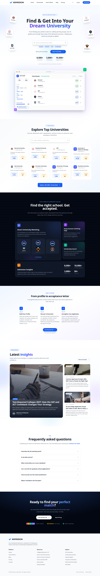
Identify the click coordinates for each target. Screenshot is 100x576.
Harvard (41, 46)
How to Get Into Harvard (43, 554)
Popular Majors (69, 557)
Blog (57, 2)
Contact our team (74, 443)
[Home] (17, 2)
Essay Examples (41, 564)
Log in (78, 2)
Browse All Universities (42, 51)
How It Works (49, 2)
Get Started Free (49, 329)
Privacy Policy (88, 572)
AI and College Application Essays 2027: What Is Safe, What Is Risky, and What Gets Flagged (77, 408)
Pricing (63, 2)
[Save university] (80, 81)
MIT (52, 46)
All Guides (67, 564)
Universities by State (70, 554)
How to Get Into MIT (42, 559)
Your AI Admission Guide (49, 14)
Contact (11, 562)
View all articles (82, 359)
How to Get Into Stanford (43, 557)
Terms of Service (80, 572)
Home (32, 2)
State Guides (40, 562)
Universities (40, 2)
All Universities (69, 552)
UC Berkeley (58, 46)
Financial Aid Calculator (71, 562)
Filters (81, 76)
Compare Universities (70, 559)
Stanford (47, 46)
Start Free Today (56, 51)
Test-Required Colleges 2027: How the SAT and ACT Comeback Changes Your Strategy (36, 403)
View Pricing (58, 517)
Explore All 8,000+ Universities (49, 185)
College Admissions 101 (43, 552)
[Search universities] (73, 2)
